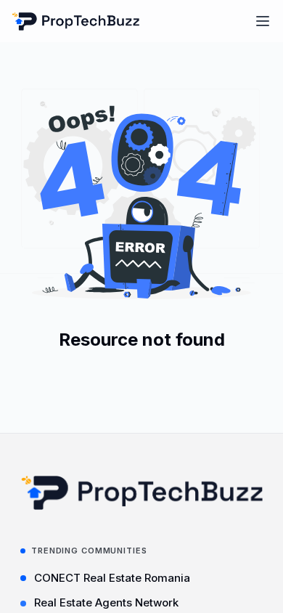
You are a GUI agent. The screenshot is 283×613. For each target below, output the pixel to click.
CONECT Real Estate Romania (112, 578)
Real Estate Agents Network (106, 602)
